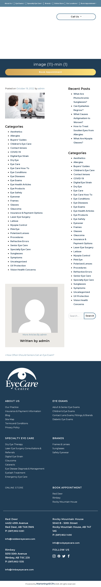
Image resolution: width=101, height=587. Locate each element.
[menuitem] (9, 3)
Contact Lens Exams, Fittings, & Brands (72, 415)
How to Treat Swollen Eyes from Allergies (84, 130)
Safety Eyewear (60, 452)
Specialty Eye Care (34, 3)
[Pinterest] (58, 556)
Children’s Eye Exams (63, 411)
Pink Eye (14, 229)
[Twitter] (63, 556)
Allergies (15, 136)
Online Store (59, 3)
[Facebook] (68, 556)
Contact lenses (18, 148)
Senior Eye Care (19, 245)
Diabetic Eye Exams (62, 419)
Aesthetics (16, 132)
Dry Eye (14, 160)
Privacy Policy (12, 427)
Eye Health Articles (20, 184)
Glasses (14, 205)
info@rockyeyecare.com (66, 543)
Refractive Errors (19, 241)
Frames (14, 201)
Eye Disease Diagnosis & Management (24, 468)
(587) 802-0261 (16, 531)
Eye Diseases (17, 176)
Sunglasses (16, 253)
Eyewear (15, 196)
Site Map (9, 419)
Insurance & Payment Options (26, 213)
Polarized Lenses (19, 233)
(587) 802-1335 (16, 561)
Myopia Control (18, 225)
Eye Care (15, 164)
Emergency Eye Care (16, 477)
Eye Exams (20, 3)
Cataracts (10, 464)
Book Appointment (88, 3)
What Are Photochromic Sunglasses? (81, 98)
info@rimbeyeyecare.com (19, 569)
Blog (7, 415)
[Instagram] (54, 556)
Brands (47, 3)
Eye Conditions (18, 172)
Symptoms (16, 257)
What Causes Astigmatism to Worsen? (82, 118)
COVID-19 (15, 152)
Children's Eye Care (20, 144)
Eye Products (17, 188)
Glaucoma (15, 209)
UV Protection (18, 265)
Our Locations (71, 3)
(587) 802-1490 (63, 535)
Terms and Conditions (16, 423)
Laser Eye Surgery (20, 217)
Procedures (16, 237)
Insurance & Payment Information (23, 411)
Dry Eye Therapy (14, 444)
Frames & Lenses (61, 444)
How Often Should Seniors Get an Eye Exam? (30, 355)
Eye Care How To (19, 168)
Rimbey (56, 498)
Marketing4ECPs (45, 584)
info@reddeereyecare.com (20, 539)
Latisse (14, 221)
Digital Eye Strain (19, 156)
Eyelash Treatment (15, 473)
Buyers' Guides (18, 140)
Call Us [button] (75, 16)
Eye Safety (16, 192)
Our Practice (12, 407)
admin (41, 88)
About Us (8, 3)
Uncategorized (18, 261)
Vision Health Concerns (23, 269)
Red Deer (57, 493)
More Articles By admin (35, 334)
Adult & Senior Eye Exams (66, 407)
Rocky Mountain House (64, 502)
